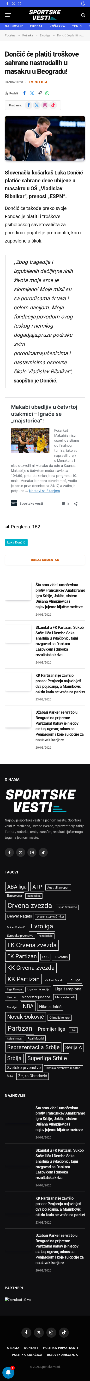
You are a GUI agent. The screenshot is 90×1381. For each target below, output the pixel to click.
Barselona (14, 895)
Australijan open (58, 887)
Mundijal (12, 1007)
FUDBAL (36, 26)
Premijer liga (51, 1029)
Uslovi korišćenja (62, 1355)
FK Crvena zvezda (32, 945)
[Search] (82, 15)
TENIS (77, 26)
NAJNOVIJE (14, 26)
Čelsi (10, 1076)
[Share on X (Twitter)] (32, 93)
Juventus (61, 957)
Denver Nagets (19, 916)
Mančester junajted (36, 997)
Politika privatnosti (60, 1348)
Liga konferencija (38, 989)
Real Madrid (36, 1038)
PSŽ (73, 1029)
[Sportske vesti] (45, 15)
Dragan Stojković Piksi (50, 916)
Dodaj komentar (45, 560)
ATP (37, 887)
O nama (13, 1348)
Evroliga (38, 82)
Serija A (73, 1047)
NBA (28, 1006)
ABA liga (17, 887)
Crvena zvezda (29, 905)
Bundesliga (34, 895)
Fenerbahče (46, 935)
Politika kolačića (27, 1355)
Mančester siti (65, 997)
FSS (45, 957)
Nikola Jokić (50, 1006)
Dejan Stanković (67, 907)
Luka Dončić (16, 542)
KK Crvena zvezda (31, 967)
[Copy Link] (39, 93)
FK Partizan (22, 956)
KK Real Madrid (54, 980)
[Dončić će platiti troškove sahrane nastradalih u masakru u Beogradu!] (45, 138)
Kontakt (31, 1348)
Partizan (19, 1028)
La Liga (74, 980)
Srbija (14, 1058)
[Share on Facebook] (24, 93)
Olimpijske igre (59, 1017)
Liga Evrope (14, 989)
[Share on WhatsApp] (47, 93)
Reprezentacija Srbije (33, 1047)
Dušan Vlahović (16, 927)
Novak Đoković (25, 1017)
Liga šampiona (68, 989)
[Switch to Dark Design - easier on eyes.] (82, 3)
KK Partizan (23, 979)
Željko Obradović (32, 1076)
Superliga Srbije (47, 1058)
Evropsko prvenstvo (20, 935)
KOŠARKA (57, 26)
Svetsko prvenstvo (24, 1067)
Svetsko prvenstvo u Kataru (63, 1068)
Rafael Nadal (14, 1038)
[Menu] (8, 15)
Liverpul (11, 997)
